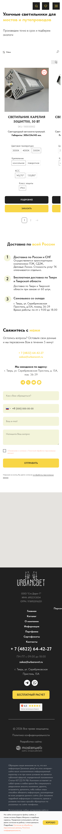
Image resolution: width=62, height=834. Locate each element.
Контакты (31, 641)
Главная (31, 611)
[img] (31, 578)
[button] (36, 6)
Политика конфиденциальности (31, 735)
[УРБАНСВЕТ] (23, 382)
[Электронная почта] (33, 382)
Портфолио (31, 631)
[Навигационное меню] (56, 6)
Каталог (31, 616)
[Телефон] (28, 382)
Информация (31, 626)
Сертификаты (32, 636)
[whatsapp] (39, 382)
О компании (32, 621)
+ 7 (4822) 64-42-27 (31, 352)
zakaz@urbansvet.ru (31, 356)
